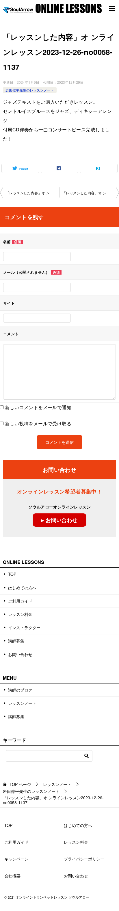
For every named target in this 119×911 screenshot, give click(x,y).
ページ (20, 784)
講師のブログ (20, 690)
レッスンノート (22, 703)
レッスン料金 (20, 614)
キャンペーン (16, 859)
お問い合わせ (20, 654)
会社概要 (12, 876)
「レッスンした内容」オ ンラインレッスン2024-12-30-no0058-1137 (90, 192)
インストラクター (24, 627)
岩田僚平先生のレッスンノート (29, 89)
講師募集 (16, 641)
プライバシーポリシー (84, 859)
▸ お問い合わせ (59, 520)
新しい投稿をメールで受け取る (38, 423)
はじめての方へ (22, 587)
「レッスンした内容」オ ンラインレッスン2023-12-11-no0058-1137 (33, 192)
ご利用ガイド (20, 601)
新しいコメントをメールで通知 (38, 407)
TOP (12, 574)
